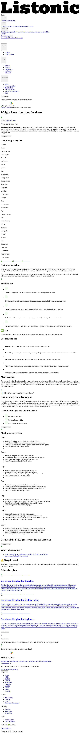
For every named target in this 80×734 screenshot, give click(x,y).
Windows (17, 38)
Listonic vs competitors (39, 32)
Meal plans (23, 26)
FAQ (6, 701)
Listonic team (11, 120)
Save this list (5, 254)
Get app (3, 34)
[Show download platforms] (11, 36)
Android (3, 38)
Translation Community (12, 703)
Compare (9, 26)
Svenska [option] (7, 686)
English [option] (7, 675)
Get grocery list (6, 136)
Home (3, 107)
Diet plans (30, 26)
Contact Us (8, 713)
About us (7, 709)
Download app (5, 36)
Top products (16, 26)
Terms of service (10, 721)
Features (3, 20)
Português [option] (8, 684)
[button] (3, 41)
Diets (2, 32)
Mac (21, 38)
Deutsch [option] (7, 679)
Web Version (9, 697)
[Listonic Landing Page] (40, 13)
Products (3, 26)
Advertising (8, 711)
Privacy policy (9, 720)
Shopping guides (9, 32)
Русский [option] (7, 691)
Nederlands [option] (8, 682)
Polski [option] (6, 677)
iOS (7, 38)
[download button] (6, 104)
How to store (18, 32)
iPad (9, 38)
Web (12, 38)
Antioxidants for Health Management (16, 556)
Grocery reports (27, 32)
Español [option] (7, 680)
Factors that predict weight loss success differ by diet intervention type (26, 554)
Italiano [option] (7, 689)
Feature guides (10, 20)
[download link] (5, 669)
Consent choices (6, 728)
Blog (47, 32)
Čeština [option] (7, 687)
